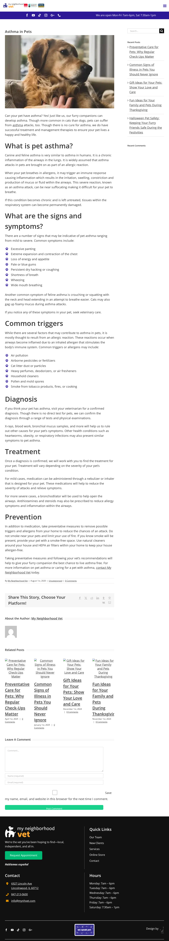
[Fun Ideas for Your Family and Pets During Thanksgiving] (103, 661)
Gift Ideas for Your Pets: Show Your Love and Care (73, 692)
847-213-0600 (19, 894)
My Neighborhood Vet (18, 580)
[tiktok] (39, 15)
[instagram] (45, 15)
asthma (18, 125)
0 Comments (71, 580)
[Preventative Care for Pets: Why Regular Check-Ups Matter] (16, 661)
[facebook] (27, 15)
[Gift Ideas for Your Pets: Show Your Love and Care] (74, 661)
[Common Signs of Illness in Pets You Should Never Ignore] (45, 661)
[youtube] (33, 15)
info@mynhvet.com (23, 901)
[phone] (59, 15)
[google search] (52, 15)
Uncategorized (55, 580)
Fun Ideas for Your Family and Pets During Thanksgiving (145, 105)
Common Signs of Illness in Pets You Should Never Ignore (43, 701)
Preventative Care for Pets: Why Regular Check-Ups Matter (143, 52)
